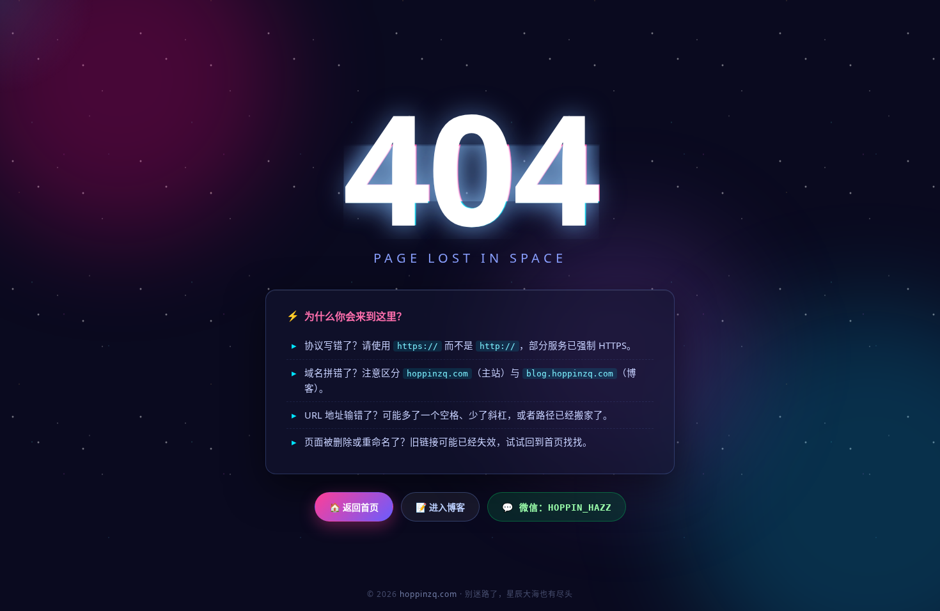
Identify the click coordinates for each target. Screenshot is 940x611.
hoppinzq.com (428, 594)
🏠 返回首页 (354, 507)
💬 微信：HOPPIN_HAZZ (556, 507)
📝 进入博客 (440, 507)
